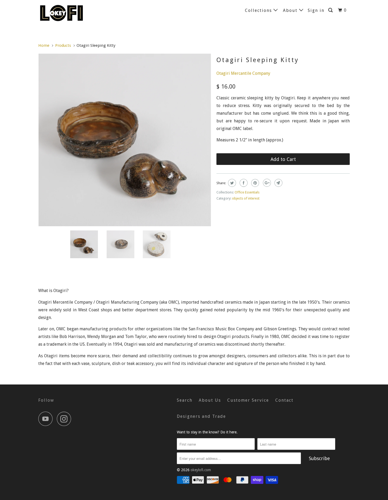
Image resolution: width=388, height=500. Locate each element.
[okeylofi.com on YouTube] (47, 418)
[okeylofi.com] (65, 12)
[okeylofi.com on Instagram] (65, 418)
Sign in (316, 10)
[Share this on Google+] (266, 183)
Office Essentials (247, 192)
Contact (284, 400)
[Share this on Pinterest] (254, 183)
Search (184, 400)
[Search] (331, 10)
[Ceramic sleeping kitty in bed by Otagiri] (124, 139)
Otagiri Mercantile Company (243, 73)
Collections (259, 10)
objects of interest (245, 198)
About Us (210, 400)
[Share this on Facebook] (243, 183)
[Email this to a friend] (277, 183)
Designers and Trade (201, 416)
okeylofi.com (201, 470)
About (291, 10)
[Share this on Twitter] (231, 183)
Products (63, 45)
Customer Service (248, 400)
